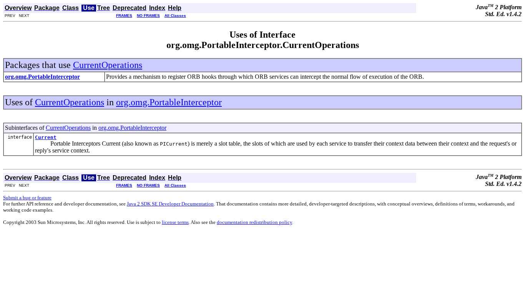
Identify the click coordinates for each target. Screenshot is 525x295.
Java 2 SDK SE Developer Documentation (170, 204)
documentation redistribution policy (254, 222)
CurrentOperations (107, 65)
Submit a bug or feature (27, 198)
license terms (175, 222)
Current (45, 137)
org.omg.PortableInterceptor (169, 102)
